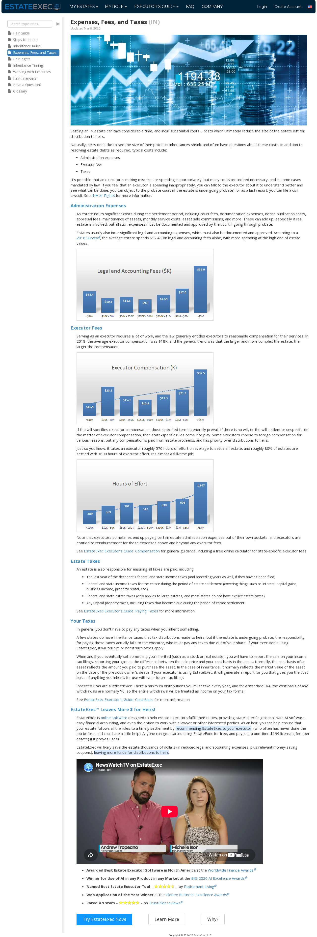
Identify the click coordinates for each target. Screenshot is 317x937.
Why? (212, 919)
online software (114, 717)
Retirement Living (199, 886)
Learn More (167, 919)
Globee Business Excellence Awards (196, 894)
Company (212, 6)
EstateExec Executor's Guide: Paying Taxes (121, 610)
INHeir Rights (103, 195)
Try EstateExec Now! (104, 919)
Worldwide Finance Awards (231, 870)
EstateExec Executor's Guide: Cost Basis (118, 699)
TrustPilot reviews (165, 902)
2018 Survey (87, 237)
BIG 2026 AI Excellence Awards (218, 878)
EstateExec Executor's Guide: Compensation (122, 550)
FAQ (190, 6)
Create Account (288, 6)
